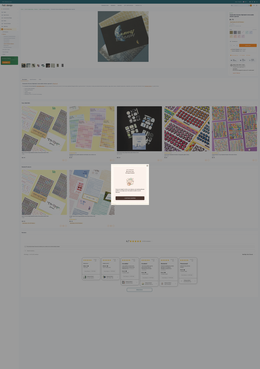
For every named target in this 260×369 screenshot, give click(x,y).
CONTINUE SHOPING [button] (130, 198)
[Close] (147, 165)
